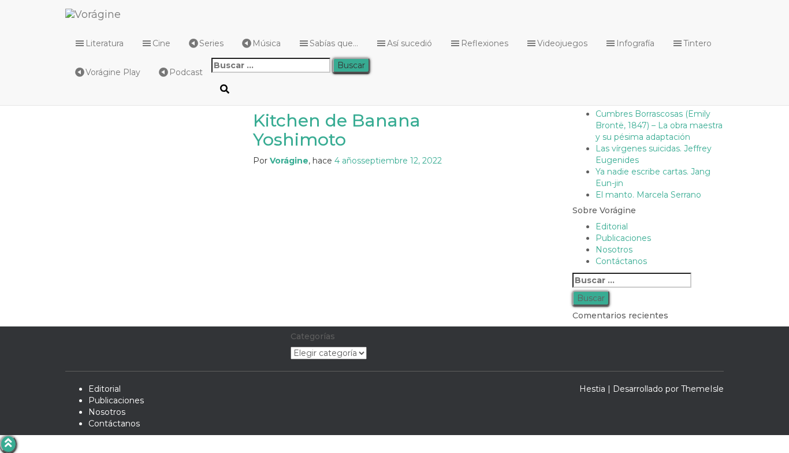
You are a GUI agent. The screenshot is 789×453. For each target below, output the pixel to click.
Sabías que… (334, 43)
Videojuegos (562, 43)
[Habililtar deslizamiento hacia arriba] (8, 444)
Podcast (186, 72)
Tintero (697, 43)
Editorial (104, 389)
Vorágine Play (112, 72)
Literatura (104, 43)
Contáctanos (114, 423)
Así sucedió (409, 43)
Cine (161, 43)
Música (266, 43)
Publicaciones (116, 400)
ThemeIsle (702, 389)
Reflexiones (484, 43)
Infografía (635, 43)
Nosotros (106, 412)
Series (211, 43)
